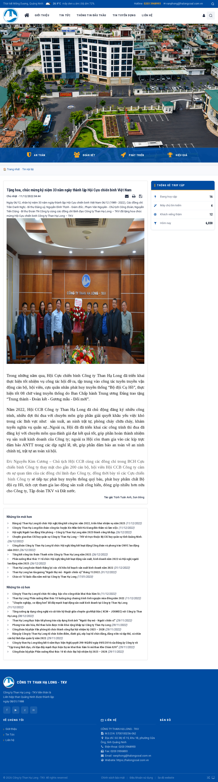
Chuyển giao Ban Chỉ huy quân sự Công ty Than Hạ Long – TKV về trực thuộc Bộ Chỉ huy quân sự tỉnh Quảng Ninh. (77, 536)
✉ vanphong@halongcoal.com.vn (183, 3)
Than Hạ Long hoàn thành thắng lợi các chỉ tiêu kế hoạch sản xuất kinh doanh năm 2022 (62, 567)
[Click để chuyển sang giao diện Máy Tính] (213, 777)
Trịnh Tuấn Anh (123, 497)
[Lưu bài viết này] (141, 196)
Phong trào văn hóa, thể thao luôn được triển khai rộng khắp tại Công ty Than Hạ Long (61, 625)
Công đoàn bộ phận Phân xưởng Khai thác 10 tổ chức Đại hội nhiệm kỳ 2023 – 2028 (59, 651)
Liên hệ (10, 740)
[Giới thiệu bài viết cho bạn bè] (127, 196)
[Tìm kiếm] (213, 4)
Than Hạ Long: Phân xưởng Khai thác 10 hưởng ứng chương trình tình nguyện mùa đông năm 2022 (68, 598)
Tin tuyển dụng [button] (124, 15)
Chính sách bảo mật (113, 777)
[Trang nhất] (26, 15)
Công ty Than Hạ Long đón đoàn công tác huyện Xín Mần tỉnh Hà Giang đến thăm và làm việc (65, 527)
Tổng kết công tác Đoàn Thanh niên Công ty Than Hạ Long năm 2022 (51, 554)
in (34, 710)
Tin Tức (10, 734)
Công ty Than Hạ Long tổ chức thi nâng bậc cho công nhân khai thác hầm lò (56, 593)
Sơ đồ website (166, 777)
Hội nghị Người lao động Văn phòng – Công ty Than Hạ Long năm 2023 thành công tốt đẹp (63, 532)
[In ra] (134, 196)
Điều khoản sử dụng (141, 777)
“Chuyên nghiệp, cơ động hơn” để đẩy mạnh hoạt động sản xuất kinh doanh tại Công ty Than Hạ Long (69, 602)
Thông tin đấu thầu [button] (91, 15)
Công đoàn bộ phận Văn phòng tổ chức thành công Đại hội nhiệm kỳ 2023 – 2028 (58, 629)
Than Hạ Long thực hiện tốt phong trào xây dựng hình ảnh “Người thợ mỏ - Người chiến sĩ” (63, 620)
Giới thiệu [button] (42, 15)
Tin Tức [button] (64, 15)
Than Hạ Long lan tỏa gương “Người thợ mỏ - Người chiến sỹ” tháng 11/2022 (56, 572)
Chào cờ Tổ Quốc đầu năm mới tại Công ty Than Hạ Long (44, 576)
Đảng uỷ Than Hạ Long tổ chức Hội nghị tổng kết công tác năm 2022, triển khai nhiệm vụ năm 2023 (68, 523)
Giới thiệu (11, 729)
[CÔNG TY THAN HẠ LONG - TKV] (10, 15)
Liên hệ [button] (147, 15)
